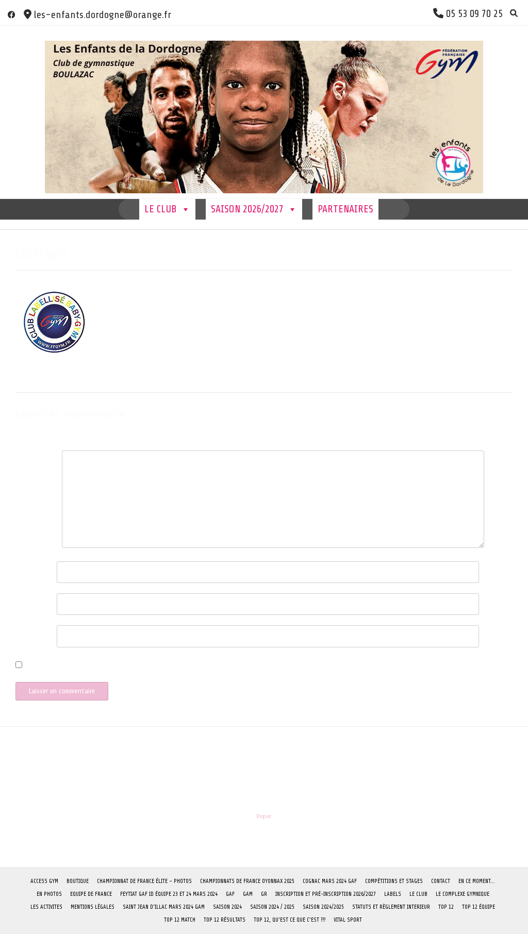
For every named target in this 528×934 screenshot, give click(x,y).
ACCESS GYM (44, 881)
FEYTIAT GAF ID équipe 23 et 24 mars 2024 (169, 894)
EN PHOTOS (49, 894)
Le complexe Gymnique (462, 894)
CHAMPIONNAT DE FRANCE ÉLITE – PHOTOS (144, 881)
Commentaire (36, 459)
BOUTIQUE (78, 881)
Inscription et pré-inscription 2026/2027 (325, 894)
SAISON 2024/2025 (323, 907)
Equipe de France (91, 894)
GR (264, 894)
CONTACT (440, 881)
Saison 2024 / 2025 (272, 907)
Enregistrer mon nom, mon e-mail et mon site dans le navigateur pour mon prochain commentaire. (168, 666)
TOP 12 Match (179, 919)
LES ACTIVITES (46, 907)
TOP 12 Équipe (478, 907)
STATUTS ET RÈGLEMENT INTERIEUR (391, 907)
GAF (230, 894)
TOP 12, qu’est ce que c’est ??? (289, 919)
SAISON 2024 (227, 907)
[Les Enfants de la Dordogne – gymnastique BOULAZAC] (264, 112)
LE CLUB (160, 209)
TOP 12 (446, 907)
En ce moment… (476, 881)
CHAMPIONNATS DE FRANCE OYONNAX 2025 (247, 881)
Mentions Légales (92, 907)
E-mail (27, 602)
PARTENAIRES (345, 209)
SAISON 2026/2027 (247, 209)
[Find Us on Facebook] (11, 15)
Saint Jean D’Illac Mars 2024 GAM (164, 907)
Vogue (263, 816)
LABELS (392, 894)
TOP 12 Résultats (224, 919)
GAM (248, 894)
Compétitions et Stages (394, 881)
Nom (24, 570)
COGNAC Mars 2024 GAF (330, 881)
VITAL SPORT (348, 919)
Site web (27, 634)
